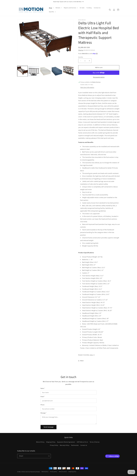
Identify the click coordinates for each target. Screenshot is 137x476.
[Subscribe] (49, 456)
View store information (87, 87)
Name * (43, 388)
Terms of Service (95, 442)
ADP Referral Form (82, 442)
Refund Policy (40, 442)
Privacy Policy (54, 445)
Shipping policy (72, 471)
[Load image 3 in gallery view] (45, 71)
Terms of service (63, 471)
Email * (43, 396)
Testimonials (75, 445)
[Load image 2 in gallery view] (34, 71)
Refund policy (45, 471)
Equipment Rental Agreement (66, 442)
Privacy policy (53, 471)
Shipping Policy (50, 442)
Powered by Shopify (35, 471)
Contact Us (83, 445)
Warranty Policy (64, 445)
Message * (44, 413)
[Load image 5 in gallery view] (68, 71)
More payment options (99, 77)
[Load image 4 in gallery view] (57, 71)
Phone (42, 405)
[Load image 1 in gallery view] (22, 71)
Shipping (80, 50)
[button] (51, 8)
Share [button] (82, 360)
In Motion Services (25, 471)
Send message (48, 427)
